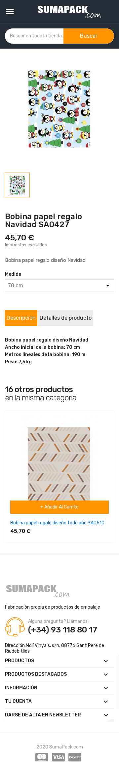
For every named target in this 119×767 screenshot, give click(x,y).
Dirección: (15, 645)
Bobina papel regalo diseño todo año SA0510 (57, 523)
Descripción (21, 318)
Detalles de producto (66, 318)
